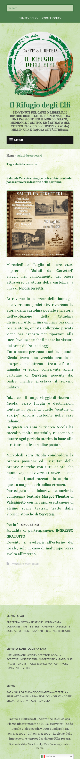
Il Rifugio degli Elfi (40, 105)
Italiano (50, 756)
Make (24, 744)
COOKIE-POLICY (51, 18)
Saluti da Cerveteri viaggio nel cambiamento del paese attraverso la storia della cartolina (39, 180)
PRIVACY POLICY (28, 18)
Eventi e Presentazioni (24, 563)
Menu (18, 140)
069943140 (30, 525)
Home (10, 155)
